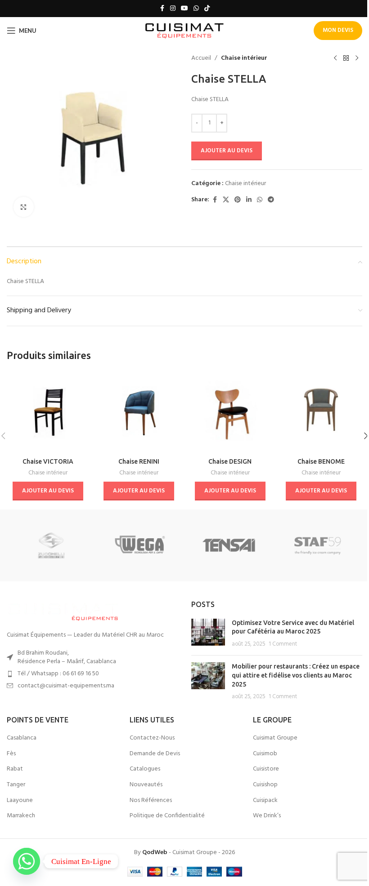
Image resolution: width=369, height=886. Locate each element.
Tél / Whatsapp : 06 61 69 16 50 (58, 674)
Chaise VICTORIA (47, 461)
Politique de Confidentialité (167, 815)
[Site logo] (184, 31)
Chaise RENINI (138, 461)
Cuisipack (265, 800)
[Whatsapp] (26, 861)
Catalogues (145, 769)
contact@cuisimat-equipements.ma (66, 686)
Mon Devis (338, 30)
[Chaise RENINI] (139, 412)
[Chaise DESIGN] (230, 412)
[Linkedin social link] (248, 200)
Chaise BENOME (321, 461)
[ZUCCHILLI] (51, 545)
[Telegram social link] (271, 200)
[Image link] (63, 611)
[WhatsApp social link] (196, 8)
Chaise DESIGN (230, 461)
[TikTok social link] (207, 8)
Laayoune (20, 800)
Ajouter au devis (226, 150)
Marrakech (21, 815)
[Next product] (356, 58)
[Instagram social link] (172, 8)
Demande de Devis (155, 753)
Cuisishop (265, 784)
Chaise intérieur (244, 58)
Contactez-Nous (152, 738)
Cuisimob (265, 753)
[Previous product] (335, 58)
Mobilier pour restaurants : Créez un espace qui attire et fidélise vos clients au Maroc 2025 (296, 675)
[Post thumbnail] (208, 634)
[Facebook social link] (162, 8)
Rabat (15, 769)
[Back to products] (346, 58)
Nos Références (151, 800)
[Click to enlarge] (24, 207)
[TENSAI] (228, 545)
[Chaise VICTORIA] (48, 412)
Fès (11, 753)
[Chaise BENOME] (321, 412)
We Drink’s (267, 815)
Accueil (201, 58)
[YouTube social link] (184, 8)
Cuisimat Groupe (275, 738)
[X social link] (226, 200)
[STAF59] (317, 545)
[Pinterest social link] (237, 200)
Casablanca (21, 738)
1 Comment (283, 644)
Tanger (16, 784)
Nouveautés (146, 784)
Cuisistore (266, 769)
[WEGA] (140, 545)
